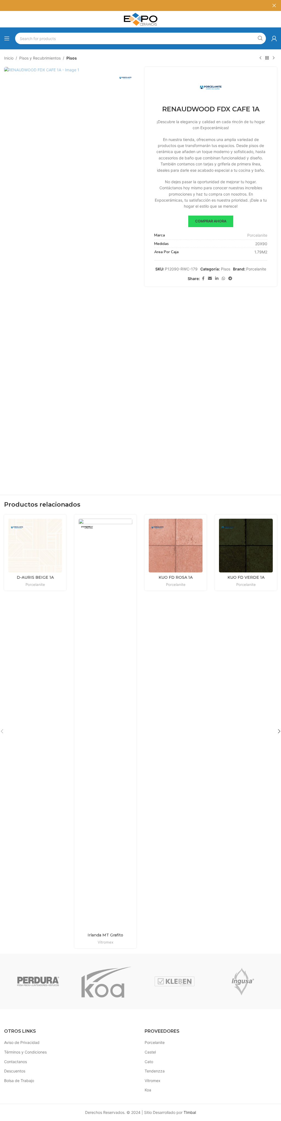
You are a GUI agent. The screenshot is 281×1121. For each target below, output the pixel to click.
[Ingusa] (243, 981)
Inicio (8, 58)
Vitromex (105, 942)
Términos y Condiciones (25, 1052)
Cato (149, 1061)
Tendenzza (155, 1071)
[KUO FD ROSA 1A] (176, 545)
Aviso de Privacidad (22, 1042)
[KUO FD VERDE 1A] (246, 545)
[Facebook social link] (203, 278)
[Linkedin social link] (216, 278)
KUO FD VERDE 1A (246, 577)
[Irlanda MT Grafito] (105, 724)
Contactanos (15, 1061)
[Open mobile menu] (6, 38)
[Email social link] (209, 278)
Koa (148, 1090)
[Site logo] (140, 18)
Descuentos (14, 1071)
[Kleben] (174, 981)
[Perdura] (38, 981)
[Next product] (273, 58)
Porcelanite (257, 235)
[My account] (274, 38)
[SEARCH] (260, 38)
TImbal (190, 1112)
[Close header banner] (274, 5)
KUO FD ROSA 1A (176, 577)
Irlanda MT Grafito (105, 935)
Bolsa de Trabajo (19, 1080)
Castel (150, 1052)
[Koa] (106, 981)
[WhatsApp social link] (223, 278)
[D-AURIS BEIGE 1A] (35, 545)
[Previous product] (260, 58)
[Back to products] (267, 58)
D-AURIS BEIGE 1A (35, 577)
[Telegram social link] (230, 278)
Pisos (71, 58)
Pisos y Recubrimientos (40, 58)
